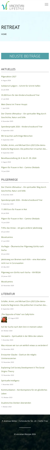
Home (4, 34)
